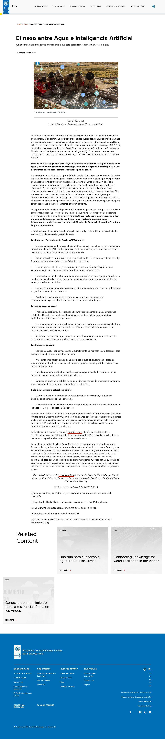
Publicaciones (65, 678)
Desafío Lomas (75, 432)
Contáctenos (89, 680)
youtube (150, 712)
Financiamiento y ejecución (20, 687)
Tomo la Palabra (137, 6)
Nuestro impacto (77, 6)
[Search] (149, 677)
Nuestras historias (67, 686)
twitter (135, 712)
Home (19, 24)
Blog (62, 682)
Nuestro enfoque (43, 680)
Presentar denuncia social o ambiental (136, 697)
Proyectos (41, 684)
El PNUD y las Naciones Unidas (23, 694)
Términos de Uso (144, 706)
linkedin (145, 712)
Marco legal (18, 682)
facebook (130, 712)
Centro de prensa (67, 673)
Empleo (87, 684)
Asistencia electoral (115, 6)
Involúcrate (95, 6)
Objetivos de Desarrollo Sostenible (46, 674)
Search (158, 6)
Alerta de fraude (145, 701)
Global (153, 6)
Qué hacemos (58, 6)
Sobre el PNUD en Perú (23, 673)
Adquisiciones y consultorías (90, 674)
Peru (14, 6)
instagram (140, 712)
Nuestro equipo (20, 678)
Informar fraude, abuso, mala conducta (136, 692)
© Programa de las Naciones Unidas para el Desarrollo (35, 727)
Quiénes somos (40, 6)
